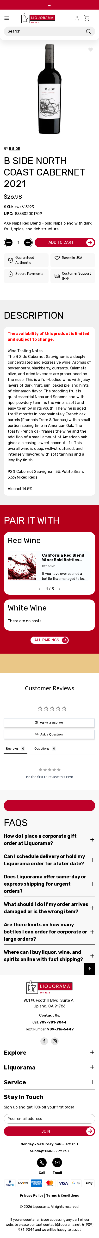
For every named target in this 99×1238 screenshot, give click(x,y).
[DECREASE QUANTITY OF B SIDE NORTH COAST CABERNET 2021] (8, 242)
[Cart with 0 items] (89, 18)
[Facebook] (44, 1041)
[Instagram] (55, 1041)
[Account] (77, 18)
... (49, 4)
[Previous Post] (39, 589)
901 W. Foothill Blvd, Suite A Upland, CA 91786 (49, 1003)
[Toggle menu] (7, 18)
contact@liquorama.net (62, 1225)
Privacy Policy (31, 1195)
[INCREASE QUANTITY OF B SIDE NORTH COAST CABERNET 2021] (28, 242)
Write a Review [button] (51, 723)
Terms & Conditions (62, 1195)
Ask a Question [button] (51, 734)
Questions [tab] (42, 748)
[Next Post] (59, 589)
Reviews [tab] (12, 748)
